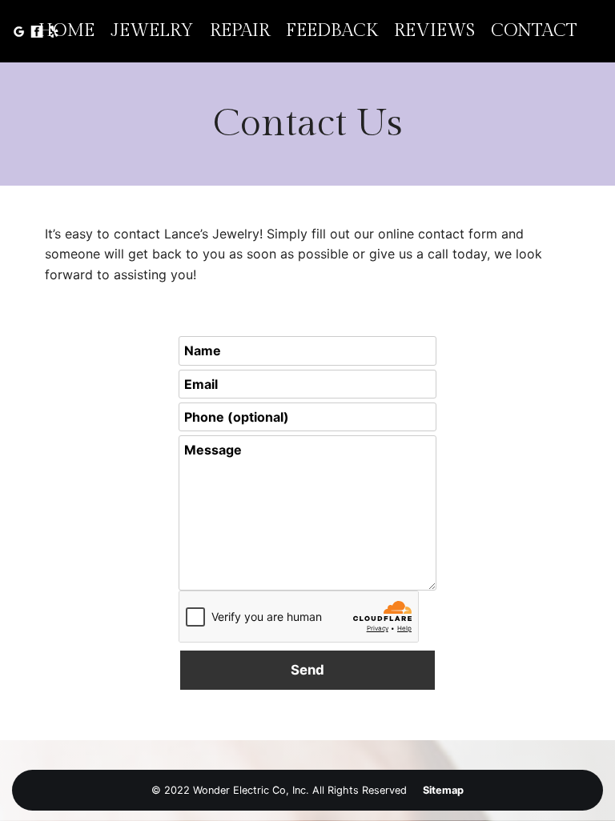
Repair (240, 30)
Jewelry (152, 30)
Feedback (332, 30)
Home (66, 30)
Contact (534, 30)
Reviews (434, 30)
